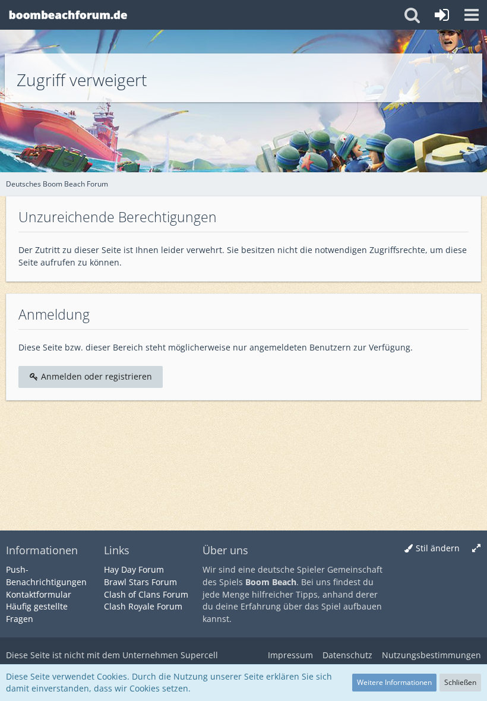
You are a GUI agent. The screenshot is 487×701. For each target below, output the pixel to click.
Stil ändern (438, 548)
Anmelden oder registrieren (95, 376)
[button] (471, 15)
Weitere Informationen (394, 682)
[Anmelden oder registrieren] (442, 15)
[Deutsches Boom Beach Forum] (68, 15)
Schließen (460, 682)
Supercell (199, 655)
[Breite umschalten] (476, 548)
